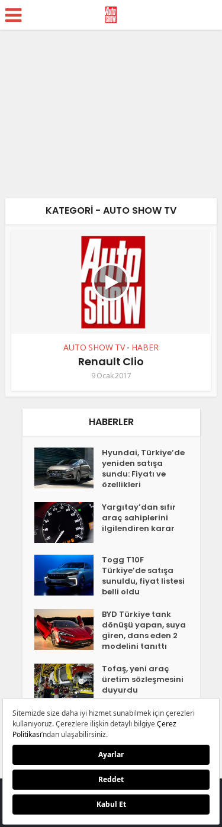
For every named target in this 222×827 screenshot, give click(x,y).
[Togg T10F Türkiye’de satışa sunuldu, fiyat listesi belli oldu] (68, 575)
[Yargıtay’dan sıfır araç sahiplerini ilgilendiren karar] (68, 522)
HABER (145, 347)
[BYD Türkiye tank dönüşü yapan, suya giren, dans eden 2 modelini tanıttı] (68, 629)
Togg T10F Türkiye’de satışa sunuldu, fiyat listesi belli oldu (143, 576)
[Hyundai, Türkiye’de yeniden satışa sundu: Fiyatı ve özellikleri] (68, 468)
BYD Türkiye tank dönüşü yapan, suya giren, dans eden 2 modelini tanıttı (144, 630)
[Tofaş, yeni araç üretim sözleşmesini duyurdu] (68, 684)
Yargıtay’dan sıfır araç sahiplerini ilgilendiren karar (139, 518)
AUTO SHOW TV (94, 347)
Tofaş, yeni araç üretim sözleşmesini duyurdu (143, 680)
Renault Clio (111, 361)
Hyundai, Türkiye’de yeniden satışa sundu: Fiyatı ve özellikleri (143, 469)
